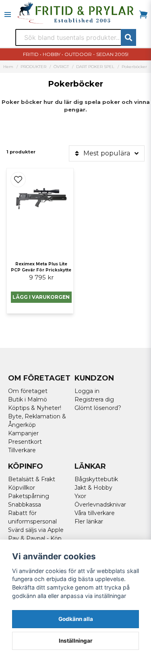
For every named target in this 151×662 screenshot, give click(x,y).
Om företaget (28, 391)
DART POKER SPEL (95, 66)
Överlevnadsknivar (100, 504)
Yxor (80, 496)
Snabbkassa (24, 504)
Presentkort (25, 441)
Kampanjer (23, 433)
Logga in (86, 391)
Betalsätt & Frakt (31, 479)
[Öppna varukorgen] (143, 14)
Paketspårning (28, 496)
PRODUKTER (33, 66)
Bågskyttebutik (96, 479)
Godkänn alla (75, 619)
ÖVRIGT (61, 66)
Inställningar (76, 640)
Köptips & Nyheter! (34, 408)
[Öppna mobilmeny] (7, 14)
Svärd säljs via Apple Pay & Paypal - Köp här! (36, 538)
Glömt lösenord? (97, 408)
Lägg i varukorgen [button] (41, 297)
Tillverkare (22, 450)
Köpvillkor (21, 487)
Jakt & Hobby (93, 487)
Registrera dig (94, 399)
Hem (8, 66)
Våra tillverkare (94, 513)
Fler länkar (88, 521)
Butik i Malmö (27, 399)
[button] (18, 179)
